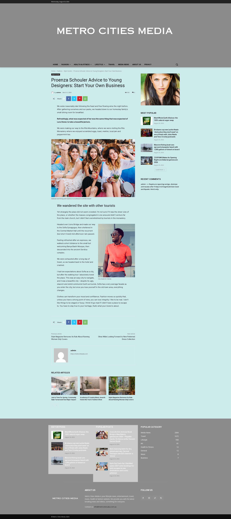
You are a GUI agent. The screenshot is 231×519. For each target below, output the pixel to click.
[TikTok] (155, 498)
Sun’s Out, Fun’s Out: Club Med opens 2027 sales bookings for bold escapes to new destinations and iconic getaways (122, 468)
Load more (159, 170)
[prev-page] (52, 405)
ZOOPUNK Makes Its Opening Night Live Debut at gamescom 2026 (166, 160)
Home (53, 71)
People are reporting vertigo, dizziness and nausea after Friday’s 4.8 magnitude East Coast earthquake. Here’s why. (160, 186)
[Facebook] (68, 98)
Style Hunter (68, 71)
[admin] (52, 92)
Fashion (59, 71)
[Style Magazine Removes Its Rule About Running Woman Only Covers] (122, 385)
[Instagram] (149, 498)
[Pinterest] (79, 98)
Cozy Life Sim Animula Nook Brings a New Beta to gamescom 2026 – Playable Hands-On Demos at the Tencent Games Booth (122, 436)
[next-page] (56, 405)
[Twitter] (74, 98)
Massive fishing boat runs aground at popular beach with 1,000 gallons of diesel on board (167, 147)
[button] (177, 64)
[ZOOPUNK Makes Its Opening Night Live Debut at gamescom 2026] (146, 160)
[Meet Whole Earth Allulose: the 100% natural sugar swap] (146, 121)
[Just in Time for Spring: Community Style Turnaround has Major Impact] (64, 385)
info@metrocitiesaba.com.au (105, 507)
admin (58, 92)
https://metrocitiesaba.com (79, 354)
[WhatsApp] (85, 98)
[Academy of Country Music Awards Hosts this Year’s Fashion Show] (93, 385)
